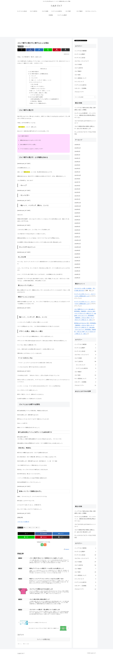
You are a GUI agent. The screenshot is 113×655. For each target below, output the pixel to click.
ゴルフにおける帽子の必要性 (36, 97)
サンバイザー (32, 527)
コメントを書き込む (43, 639)
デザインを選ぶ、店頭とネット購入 (38, 92)
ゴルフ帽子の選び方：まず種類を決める (38, 73)
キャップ (26, 527)
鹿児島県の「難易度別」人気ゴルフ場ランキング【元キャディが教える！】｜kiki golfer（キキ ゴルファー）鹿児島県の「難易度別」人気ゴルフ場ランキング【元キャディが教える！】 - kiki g (85, 315)
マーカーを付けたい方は (37, 94)
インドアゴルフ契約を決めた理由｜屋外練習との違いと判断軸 (85, 108)
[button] (65, 49)
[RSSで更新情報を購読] (45, 544)
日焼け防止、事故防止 (37, 101)
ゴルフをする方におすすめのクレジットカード (85, 122)
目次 (41, 68)
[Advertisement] (56, 28)
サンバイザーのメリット (36, 82)
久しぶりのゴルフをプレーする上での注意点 (85, 133)
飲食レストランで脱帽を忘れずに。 (38, 103)
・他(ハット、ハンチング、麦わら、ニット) (40, 80)
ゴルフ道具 (21, 527)
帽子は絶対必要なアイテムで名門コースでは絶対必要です (45, 99)
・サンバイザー (34, 78)
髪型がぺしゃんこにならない (38, 88)
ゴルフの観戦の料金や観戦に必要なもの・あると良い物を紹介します (85, 127)
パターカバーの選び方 (23, 521)
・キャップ (33, 75)
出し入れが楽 (35, 84)
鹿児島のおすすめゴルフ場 (81, 323)
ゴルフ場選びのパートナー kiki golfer (84, 309)
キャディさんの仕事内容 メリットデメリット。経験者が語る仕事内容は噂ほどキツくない (85, 115)
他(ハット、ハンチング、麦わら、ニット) (40, 90)
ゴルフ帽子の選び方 (34, 71)
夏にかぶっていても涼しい (38, 86)
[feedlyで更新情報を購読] (42, 544)
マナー (38, 527)
